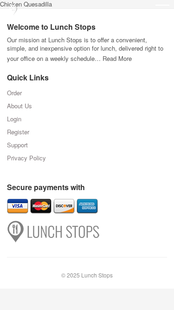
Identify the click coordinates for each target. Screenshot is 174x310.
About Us (19, 105)
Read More (117, 58)
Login (14, 118)
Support (17, 144)
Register (18, 131)
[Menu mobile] (162, 12)
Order (14, 92)
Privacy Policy (26, 157)
